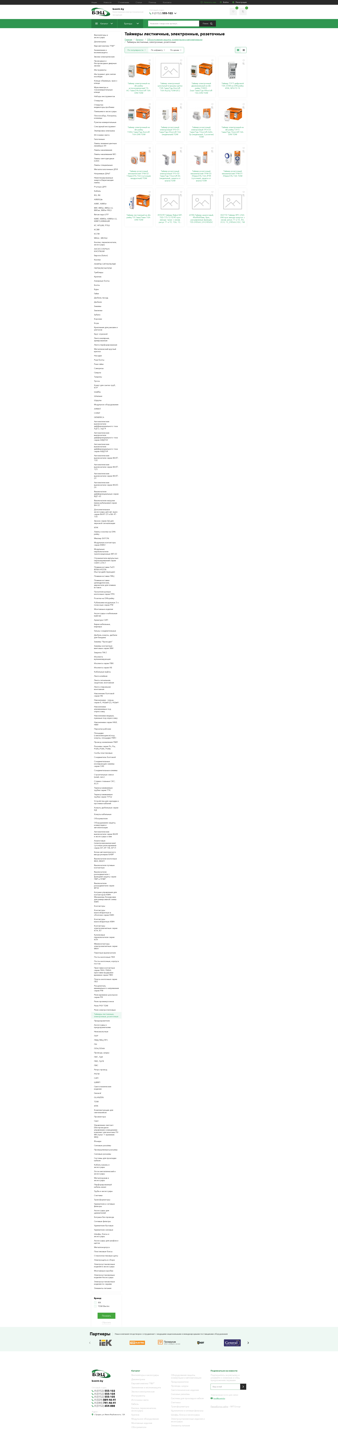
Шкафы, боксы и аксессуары (101, 1235)
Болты (97, 285)
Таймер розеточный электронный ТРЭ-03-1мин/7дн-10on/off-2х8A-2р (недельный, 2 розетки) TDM (201, 132)
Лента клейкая (100, 676)
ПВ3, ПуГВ (99, 1061)
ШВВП (97, 1082)
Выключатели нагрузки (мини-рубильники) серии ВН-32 (105, 502)
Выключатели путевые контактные (104, 866)
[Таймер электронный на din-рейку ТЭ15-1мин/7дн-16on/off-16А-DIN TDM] (232, 114)
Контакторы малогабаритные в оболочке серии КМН (104, 912)
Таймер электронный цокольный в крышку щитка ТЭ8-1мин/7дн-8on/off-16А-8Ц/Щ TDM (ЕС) (170, 87)
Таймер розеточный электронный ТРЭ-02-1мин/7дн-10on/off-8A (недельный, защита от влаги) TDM (169, 176)
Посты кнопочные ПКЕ (104, 957)
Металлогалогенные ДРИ (106, 169)
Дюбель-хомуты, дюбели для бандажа (105, 636)
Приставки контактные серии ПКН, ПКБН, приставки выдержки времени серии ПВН (104, 971)
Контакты (167, 2)
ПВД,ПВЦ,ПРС (101, 1040)
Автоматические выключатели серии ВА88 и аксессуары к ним (106, 834)
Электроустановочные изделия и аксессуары (104, 1265)
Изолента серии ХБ (103, 667)
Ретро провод (100, 1069)
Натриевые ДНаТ (102, 173)
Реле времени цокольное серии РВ (106, 995)
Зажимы (97, 306)
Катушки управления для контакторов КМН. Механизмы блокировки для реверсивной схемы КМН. (105, 897)
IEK (99, 1302)
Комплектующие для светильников (103, 1111)
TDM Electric (104, 1306)
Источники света (101, 135)
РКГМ (96, 1074)
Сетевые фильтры (102, 1221)
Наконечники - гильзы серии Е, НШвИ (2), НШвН (106, 701)
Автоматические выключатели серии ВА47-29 (106, 475)
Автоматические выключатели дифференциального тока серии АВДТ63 (106, 436)
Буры (96, 289)
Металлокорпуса (102, 1247)
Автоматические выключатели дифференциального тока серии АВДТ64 (106, 448)
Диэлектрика (100, 41)
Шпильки (98, 396)
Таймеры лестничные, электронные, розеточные (106, 1015)
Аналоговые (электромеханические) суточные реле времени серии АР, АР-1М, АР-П (105, 844)
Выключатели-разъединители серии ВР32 (104, 885)
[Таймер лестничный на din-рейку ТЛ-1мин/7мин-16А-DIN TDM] (138, 202)
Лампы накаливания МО (105, 154)
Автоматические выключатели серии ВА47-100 (106, 458)
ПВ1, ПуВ (98, 1057)
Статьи (139, 2)
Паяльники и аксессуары (105, 111)
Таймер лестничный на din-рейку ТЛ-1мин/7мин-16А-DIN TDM (138, 217)
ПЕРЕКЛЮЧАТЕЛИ (103, 268)
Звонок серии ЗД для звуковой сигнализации (104, 522)
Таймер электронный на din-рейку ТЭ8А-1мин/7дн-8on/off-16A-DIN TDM (138, 131)
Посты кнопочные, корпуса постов (106, 962)
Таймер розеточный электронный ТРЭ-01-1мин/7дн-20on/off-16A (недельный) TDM (170, 131)
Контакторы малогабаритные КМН (104, 920)
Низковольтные (101, 1031)
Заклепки (98, 310)
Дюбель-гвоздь (101, 297)
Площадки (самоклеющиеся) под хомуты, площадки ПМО (105, 735)
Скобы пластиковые (103, 753)
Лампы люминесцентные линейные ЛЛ (105, 144)
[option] (105, 1343)
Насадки (98, 355)
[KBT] (201, 1340)
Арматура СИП (101, 620)
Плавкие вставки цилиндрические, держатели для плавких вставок (105, 584)
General (97, 1093)
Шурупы (98, 400)
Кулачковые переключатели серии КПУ (104, 937)
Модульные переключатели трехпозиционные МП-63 (105, 551)
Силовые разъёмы (102, 1145)
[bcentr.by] (100, 12)
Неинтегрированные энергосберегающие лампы (104, 180)
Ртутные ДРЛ (100, 186)
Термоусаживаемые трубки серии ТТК (103, 789)
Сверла (97, 372)
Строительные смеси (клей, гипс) (104, 775)
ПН (95, 1044)
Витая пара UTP (101, 214)
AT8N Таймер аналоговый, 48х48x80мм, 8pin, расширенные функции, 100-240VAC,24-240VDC (201, 218)
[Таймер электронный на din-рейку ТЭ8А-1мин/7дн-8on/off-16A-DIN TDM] (138, 114)
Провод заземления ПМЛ (106, 742)
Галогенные (99, 139)
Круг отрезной (100, 334)
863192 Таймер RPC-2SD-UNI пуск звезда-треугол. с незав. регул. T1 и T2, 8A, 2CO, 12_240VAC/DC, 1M (232, 218)
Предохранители (102, 1020)
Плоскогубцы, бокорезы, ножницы (105, 116)
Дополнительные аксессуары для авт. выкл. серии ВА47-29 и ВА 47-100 (106, 513)
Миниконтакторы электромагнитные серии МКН (105, 946)
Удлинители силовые (103, 1229)
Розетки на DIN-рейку (104, 598)
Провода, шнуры (101, 1052)
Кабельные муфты (102, 671)
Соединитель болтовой (105, 757)
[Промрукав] (169, 1340)
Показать (106, 1315)
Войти (226, 2)
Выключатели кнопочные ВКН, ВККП (105, 859)
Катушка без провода (104, 1217)
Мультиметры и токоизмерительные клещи (103, 89)
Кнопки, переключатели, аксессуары (105, 243)
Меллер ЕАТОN (101, 538)
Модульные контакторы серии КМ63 (105, 543)
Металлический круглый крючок (105, 350)
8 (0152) (162, 13)
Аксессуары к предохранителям (102, 1026)
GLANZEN (99, 1097)
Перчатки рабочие (102, 729)
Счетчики (98, 1195)
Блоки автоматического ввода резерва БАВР (105, 853)
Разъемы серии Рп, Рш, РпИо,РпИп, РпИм (105, 747)
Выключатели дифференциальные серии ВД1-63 (106, 493)
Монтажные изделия (103, 609)
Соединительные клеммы (106, 770)
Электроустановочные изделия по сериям (104, 1282)
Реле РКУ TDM (101, 1005)
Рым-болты (99, 360)
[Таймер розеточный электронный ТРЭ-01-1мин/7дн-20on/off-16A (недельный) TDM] (170, 114)
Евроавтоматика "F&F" (104, 46)
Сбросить (106, 1322)
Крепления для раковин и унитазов (106, 328)
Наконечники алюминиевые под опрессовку (102, 709)
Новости (107, 2)
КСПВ (97, 233)
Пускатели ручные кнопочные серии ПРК (104, 592)
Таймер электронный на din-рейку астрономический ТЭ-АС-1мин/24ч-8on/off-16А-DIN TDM (138, 88)
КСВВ (96, 229)
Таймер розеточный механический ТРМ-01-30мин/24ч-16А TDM (232, 173)
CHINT (97, 413)
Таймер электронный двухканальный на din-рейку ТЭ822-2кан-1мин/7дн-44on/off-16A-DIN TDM (201, 88)
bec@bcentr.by (219, 1398)
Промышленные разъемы (106, 1149)
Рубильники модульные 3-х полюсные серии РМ (106, 603)
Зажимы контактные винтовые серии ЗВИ (103, 647)
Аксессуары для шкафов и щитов (106, 1241)
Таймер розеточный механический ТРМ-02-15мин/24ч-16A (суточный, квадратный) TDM (138, 174)
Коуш (96, 323)
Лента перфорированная (105, 344)
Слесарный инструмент (105, 126)
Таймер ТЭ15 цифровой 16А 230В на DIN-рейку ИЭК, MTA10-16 (233, 85)
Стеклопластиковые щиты (106, 1255)
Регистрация (241, 2)
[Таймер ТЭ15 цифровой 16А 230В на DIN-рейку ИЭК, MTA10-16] (232, 70)
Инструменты (100, 70)
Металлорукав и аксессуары (101, 1179)
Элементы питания (102, 1288)
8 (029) (105, 1399)
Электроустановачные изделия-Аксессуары (104, 1276)
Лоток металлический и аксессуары (105, 1172)
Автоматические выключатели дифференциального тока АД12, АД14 (106, 425)
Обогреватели (101, 818)
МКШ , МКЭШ (100, 238)
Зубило (97, 314)
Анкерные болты (102, 281)
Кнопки (97, 259)
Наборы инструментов (104, 96)
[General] (232, 1340)
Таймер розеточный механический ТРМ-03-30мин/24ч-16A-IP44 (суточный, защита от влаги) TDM (201, 176)
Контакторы (99, 906)
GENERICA (99, 417)
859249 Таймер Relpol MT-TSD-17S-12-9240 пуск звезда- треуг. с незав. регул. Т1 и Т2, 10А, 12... (170, 218)
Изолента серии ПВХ (104, 663)
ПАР (96, 1035)
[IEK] (106, 1340)
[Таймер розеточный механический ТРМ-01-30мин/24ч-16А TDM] (232, 158)
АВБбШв (98, 199)
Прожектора (100, 1116)
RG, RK (97, 195)
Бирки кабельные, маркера (102, 625)
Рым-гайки (99, 364)
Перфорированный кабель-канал (103, 1185)
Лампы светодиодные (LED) (104, 159)
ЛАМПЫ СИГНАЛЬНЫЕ (105, 264)
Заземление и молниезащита (100, 51)
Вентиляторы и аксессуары (101, 36)
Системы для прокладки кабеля (105, 1159)
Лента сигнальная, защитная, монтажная (104, 681)
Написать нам (210, 2)
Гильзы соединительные (105, 631)
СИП (96, 1078)
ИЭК (96, 527)
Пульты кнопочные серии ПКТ (105, 980)
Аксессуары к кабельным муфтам (105, 614)
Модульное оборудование (106, 404)
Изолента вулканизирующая (102, 657)
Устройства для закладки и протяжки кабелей (106, 802)
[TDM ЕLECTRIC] (137, 1340)
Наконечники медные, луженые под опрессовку (106, 716)
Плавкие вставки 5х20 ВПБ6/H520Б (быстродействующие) (104, 569)
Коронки (98, 319)
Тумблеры (98, 272)
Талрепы (98, 376)
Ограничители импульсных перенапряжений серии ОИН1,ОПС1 (106, 560)
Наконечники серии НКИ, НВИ (105, 723)
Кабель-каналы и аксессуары (101, 1165)
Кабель (97, 191)
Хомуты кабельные (102, 814)
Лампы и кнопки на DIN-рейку (105, 532)
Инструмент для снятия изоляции (105, 75)
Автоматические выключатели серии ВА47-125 (106, 467)
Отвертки (98, 100)
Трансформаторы (102, 1199)
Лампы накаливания (103, 150)
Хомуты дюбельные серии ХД (106, 808)
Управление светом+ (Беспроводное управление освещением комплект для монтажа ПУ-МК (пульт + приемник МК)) (106, 1131)
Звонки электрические (104, 56)
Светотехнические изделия (102, 1087)
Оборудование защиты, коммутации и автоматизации (105, 825)
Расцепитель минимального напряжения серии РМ (106, 988)
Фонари (97, 1141)
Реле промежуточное (104, 1001)
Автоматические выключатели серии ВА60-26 (106, 484)
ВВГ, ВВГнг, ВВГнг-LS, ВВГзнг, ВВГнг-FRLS (103, 209)
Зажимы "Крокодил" (103, 641)
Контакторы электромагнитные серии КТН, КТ (105, 928)
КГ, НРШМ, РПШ (102, 225)
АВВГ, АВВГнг (100, 203)
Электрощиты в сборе (104, 1260)
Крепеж (97, 276)
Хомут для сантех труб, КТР (105, 386)
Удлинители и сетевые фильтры (104, 1205)
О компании (123, 2)
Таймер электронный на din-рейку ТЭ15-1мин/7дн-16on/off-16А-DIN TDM (232, 131)
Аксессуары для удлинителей (101, 1211)
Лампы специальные (103, 165)
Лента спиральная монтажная (102, 688)
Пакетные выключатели (105, 952)
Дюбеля (98, 302)
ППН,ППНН (99, 1048)
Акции (94, 2)
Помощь (152, 2)
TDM (96, 1101)
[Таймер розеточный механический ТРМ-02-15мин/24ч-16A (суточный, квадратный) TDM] (138, 158)
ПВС (96, 1065)
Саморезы (99, 368)
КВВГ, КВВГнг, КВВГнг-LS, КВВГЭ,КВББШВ (105, 219)
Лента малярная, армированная (101, 339)
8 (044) (105, 1402)
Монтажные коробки (103, 1270)
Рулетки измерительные (105, 122)
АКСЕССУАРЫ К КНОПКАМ (102, 250)
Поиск (206, 23)
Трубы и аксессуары (103, 1191)
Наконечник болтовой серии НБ (104, 694)
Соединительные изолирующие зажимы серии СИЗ (104, 763)
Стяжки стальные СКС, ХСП (104, 782)
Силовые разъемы (102, 1154)
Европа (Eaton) (101, 255)
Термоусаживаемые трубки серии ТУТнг (103, 795)
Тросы (97, 381)
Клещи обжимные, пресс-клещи (106, 81)
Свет (96, 1121)
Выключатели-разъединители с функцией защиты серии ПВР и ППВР (105, 875)
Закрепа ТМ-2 (100, 652)
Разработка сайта (219, 1406)
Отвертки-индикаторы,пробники (104, 105)
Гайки (96, 293)
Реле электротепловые (105, 1010)
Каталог (104, 23)
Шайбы (97, 392)
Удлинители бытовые (103, 1225)
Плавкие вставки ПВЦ (104, 576)
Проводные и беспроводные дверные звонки (105, 63)
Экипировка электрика (104, 130)
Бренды (128, 23)
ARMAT (97, 408)
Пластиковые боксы (103, 1251)
